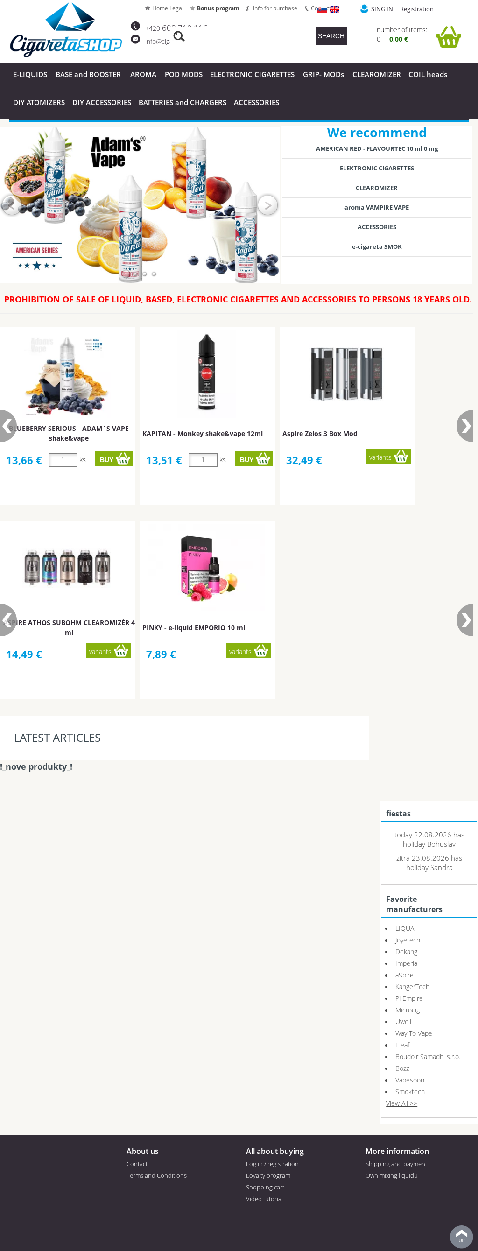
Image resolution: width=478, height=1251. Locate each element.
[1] (126, 274)
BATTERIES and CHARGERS (182, 102)
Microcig (407, 1009)
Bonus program (218, 8)
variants (380, 457)
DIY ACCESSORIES (101, 102)
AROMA (143, 74)
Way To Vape (413, 1033)
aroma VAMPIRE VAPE (376, 207)
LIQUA (404, 928)
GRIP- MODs (323, 74)
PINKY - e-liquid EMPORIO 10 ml (193, 627)
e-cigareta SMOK (377, 246)
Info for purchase (275, 8)
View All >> (401, 1103)
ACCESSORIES (256, 102)
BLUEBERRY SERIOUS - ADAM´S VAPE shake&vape (69, 433)
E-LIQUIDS (30, 74)
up (461, 1237)
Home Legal (167, 8)
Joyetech (407, 939)
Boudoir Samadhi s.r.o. (427, 1056)
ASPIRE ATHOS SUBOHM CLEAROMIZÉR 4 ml (69, 627)
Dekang (406, 951)
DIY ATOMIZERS (39, 102)
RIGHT (268, 205)
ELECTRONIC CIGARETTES (252, 74)
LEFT (12, 205)
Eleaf (402, 1044)
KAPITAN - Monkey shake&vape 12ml (202, 433)
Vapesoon (409, 1079)
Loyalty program (268, 1175)
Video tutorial (264, 1199)
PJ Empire (409, 998)
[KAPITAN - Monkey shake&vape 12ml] (206, 374)
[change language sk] (322, 10)
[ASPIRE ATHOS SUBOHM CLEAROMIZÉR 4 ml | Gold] (66, 568)
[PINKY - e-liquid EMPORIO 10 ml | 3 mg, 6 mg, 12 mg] (206, 567)
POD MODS (184, 74)
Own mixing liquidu (392, 1175)
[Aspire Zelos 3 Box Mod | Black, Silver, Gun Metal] (346, 374)
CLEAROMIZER (376, 74)
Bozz (402, 1068)
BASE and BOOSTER (88, 74)
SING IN (382, 9)
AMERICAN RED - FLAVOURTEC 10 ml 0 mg (377, 148)
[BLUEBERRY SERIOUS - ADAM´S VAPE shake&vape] (66, 374)
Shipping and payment (396, 1164)
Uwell (403, 1021)
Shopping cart (265, 1187)
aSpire (404, 974)
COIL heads (427, 74)
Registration (417, 9)
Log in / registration (272, 1164)
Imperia (406, 963)
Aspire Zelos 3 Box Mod (320, 433)
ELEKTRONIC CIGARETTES (377, 168)
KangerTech (412, 986)
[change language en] (335, 10)
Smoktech (410, 1091)
